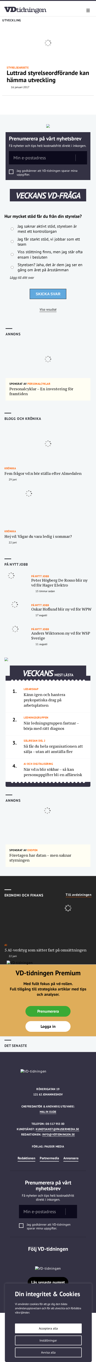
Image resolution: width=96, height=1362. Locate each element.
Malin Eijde (48, 1112)
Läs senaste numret (48, 1282)
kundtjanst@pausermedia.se (57, 1129)
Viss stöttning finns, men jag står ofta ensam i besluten (50, 254)
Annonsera (70, 1158)
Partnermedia (49, 1158)
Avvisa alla (48, 1352)
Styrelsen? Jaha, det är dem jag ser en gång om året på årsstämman (50, 267)
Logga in (48, 1026)
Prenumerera (48, 1011)
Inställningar (48, 1340)
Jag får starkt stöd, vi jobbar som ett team (49, 242)
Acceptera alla (48, 1328)
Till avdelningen (79, 895)
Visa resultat (48, 310)
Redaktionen (26, 1158)
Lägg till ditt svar (22, 277)
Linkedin (48, 1258)
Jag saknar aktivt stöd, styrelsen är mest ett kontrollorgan (47, 229)
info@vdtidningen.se (58, 1134)
